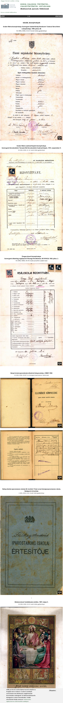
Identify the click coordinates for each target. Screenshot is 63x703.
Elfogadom (52, 690)
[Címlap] (8, 8)
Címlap (17, 1)
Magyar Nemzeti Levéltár (7, 1)
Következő (58, 16)
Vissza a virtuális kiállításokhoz (9, 12)
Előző (3, 16)
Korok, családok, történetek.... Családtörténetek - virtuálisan (35, 5)
